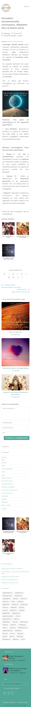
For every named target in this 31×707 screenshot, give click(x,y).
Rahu (15, 622)
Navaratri (16, 613)
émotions (6, 639)
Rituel (5, 625)
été (23, 639)
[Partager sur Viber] (26, 274)
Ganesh (20, 601)
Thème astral (5, 502)
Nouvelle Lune (8, 616)
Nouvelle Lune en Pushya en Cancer (10, 576)
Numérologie (5, 496)
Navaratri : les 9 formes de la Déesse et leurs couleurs (15, 393)
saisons (13, 625)
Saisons (3, 472)
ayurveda (18, 596)
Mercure (6, 613)
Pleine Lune (7, 619)
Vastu (5, 633)
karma (14, 607)
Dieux (15, 598)
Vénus (20, 633)
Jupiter (15, 604)
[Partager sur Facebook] (4, 274)
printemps (6, 622)
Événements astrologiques (8, 487)
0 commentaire (21, 660)
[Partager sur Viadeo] (22, 277)
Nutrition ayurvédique (7, 469)
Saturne (22, 625)
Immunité (4, 462)
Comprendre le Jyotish (10, 35)
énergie (16, 639)
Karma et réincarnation (7, 493)
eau (13, 601)
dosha (24, 598)
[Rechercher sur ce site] (16, 446)
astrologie (10, 41)
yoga (5, 636)
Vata (12, 633)
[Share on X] (8, 274)
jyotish (15, 41)
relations (24, 622)
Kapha (5, 607)
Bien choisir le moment (7, 481)
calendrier (6, 598)
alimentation (7, 593)
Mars (21, 610)
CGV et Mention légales (22, 702)
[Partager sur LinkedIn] (21, 274)
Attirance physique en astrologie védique (15, 368)
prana (16, 619)
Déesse (6, 601)
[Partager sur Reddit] (13, 277)
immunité (6, 604)
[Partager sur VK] (9, 277)
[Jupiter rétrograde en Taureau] (5, 658)
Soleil (12, 627)
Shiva (5, 627)
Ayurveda (4, 457)
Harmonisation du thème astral (9, 490)
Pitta (18, 616)
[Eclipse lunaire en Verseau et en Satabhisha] (5, 670)
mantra (13, 610)
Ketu (21, 607)
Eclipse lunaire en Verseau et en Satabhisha (12, 568)
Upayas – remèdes (6, 505)
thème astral (7, 630)
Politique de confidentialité (9, 702)
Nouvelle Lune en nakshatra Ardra (10, 582)
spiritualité (20, 41)
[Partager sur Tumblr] (17, 277)
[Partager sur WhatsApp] (17, 274)
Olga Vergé (7, 33)
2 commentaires (22, 672)
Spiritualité (4, 499)
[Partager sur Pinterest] (13, 274)
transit (18, 630)
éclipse (20, 636)
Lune (5, 610)
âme (12, 636)
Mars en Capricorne (15, 332)
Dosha (3, 459)
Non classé (4, 508)
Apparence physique (7, 478)
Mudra (3, 465)
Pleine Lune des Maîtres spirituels (10, 579)
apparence (19, 593)
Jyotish (20, 35)
